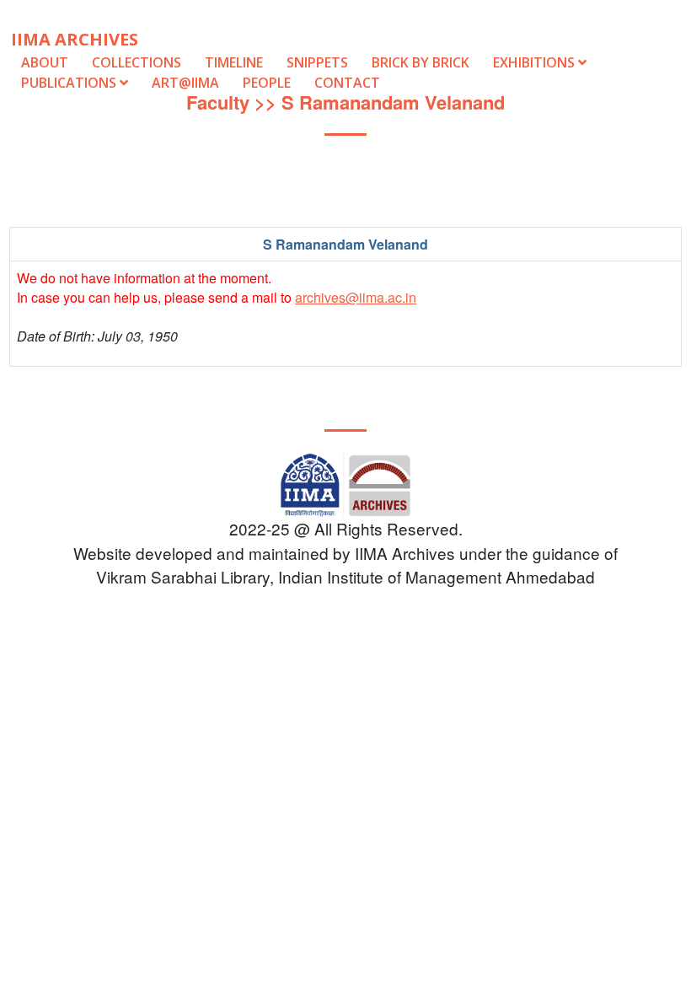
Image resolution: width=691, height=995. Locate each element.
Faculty (217, 102)
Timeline (234, 62)
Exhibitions (535, 62)
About (44, 62)
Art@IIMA (185, 82)
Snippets (317, 62)
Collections (136, 62)
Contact (347, 82)
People (267, 82)
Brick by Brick (420, 62)
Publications (70, 82)
